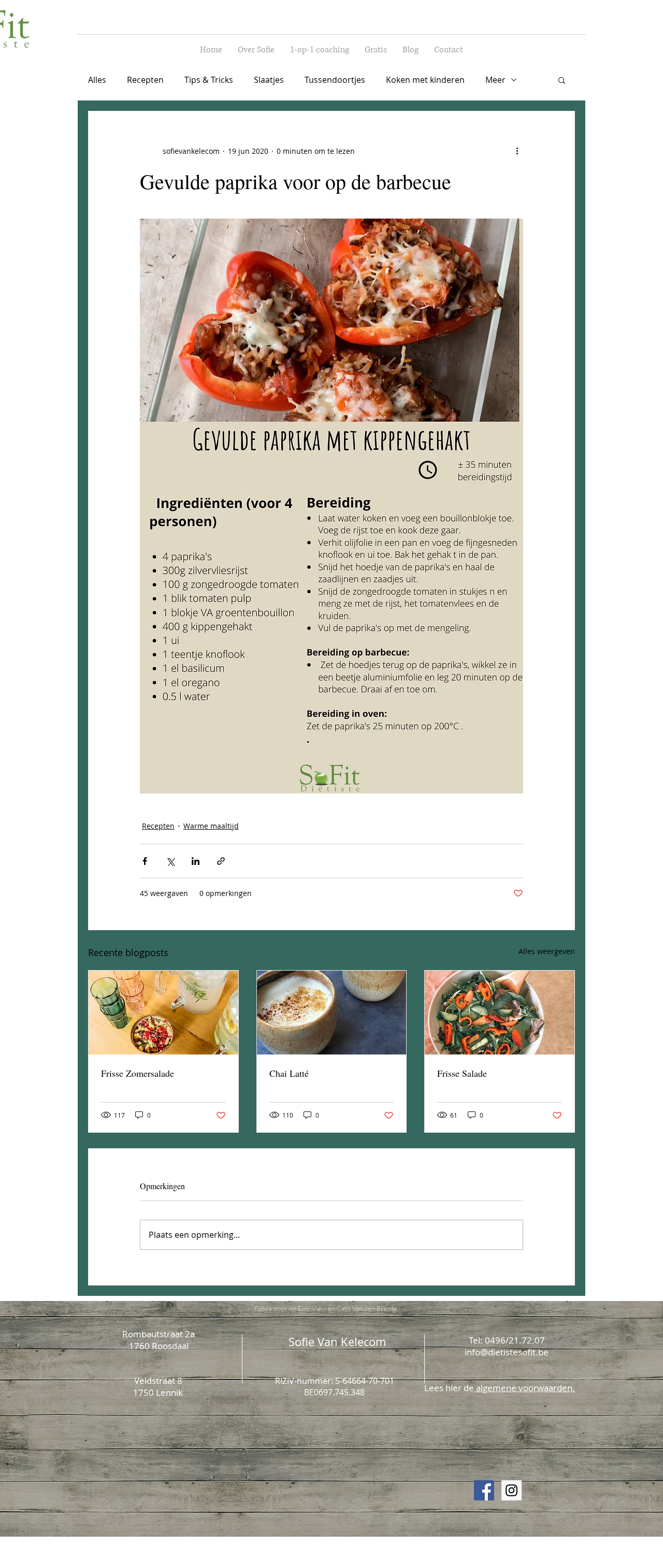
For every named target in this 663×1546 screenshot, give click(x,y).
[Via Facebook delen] (145, 861)
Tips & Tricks (208, 79)
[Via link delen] (221, 861)
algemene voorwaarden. (524, 1388)
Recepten (145, 79)
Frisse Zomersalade (137, 1073)
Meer (495, 79)
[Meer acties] (517, 151)
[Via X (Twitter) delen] (170, 861)
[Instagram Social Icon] (511, 1490)
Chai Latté (289, 1073)
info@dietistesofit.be (507, 1352)
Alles (97, 79)
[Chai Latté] (332, 1012)
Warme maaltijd (211, 826)
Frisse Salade (462, 1073)
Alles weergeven (546, 951)
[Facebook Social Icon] (484, 1490)
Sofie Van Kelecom (337, 1341)
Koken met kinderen (425, 79)
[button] (562, 80)
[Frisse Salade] (499, 1012)
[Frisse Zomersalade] (163, 1012)
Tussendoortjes (335, 79)
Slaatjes (269, 79)
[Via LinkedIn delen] (195, 861)
